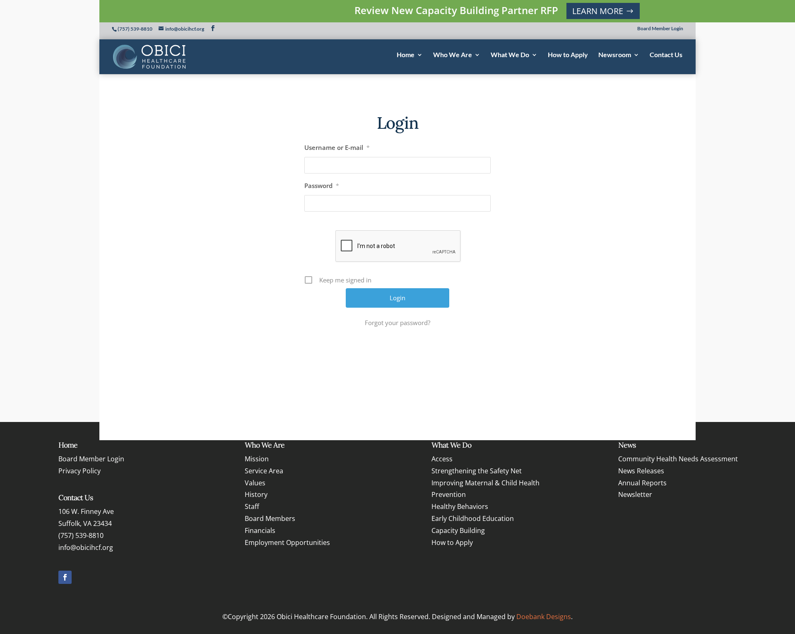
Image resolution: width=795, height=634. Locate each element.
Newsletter (635, 494)
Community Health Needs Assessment (678, 458)
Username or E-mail (337, 147)
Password (321, 185)
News (627, 445)
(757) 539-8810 (135, 29)
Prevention (448, 494)
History (256, 494)
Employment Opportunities (287, 542)
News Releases (641, 470)
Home (67, 445)
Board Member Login (660, 28)
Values (255, 482)
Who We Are (264, 445)
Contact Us (75, 497)
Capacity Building (458, 530)
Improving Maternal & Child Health (485, 482)
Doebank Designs (543, 616)
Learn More (597, 11)
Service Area (264, 470)
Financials (260, 530)
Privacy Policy (79, 470)
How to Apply (452, 542)
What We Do (451, 445)
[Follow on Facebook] (65, 577)
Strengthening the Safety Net (476, 470)
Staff (252, 506)
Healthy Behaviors (459, 506)
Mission (257, 458)
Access (442, 458)
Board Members (270, 518)
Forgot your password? (397, 322)
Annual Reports (642, 482)
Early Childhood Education (472, 518)
